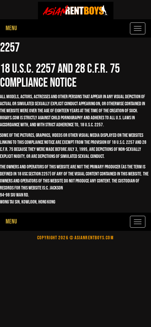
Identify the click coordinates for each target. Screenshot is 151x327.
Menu (11, 28)
